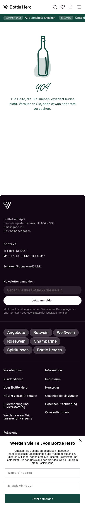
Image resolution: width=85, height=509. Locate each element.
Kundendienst (13, 379)
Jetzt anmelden (42, 300)
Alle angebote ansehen (40, 17)
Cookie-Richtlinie (57, 412)
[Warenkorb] (70, 7)
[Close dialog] (80, 440)
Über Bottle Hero (15, 387)
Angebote (16, 332)
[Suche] (55, 7)
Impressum (53, 379)
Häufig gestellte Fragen (20, 395)
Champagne (45, 341)
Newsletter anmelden (18, 281)
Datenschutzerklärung (61, 404)
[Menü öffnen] (79, 7)
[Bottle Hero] (17, 7)
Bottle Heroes (49, 350)
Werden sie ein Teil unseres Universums (17, 417)
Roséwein (16, 341)
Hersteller (52, 387)
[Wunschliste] (63, 7)
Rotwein (41, 332)
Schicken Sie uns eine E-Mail (22, 266)
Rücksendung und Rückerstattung (16, 405)
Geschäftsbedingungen (61, 395)
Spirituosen (18, 350)
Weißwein (66, 332)
